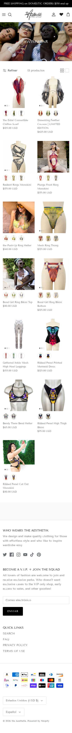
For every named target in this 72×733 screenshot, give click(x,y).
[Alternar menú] (4, 14)
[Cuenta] (53, 14)
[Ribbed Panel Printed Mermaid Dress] (53, 335)
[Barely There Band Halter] (19, 395)
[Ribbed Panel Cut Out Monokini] (19, 456)
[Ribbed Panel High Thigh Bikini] (53, 395)
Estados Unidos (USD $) (22, 700)
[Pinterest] (39, 555)
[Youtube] (25, 555)
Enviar (12, 611)
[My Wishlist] (60, 14)
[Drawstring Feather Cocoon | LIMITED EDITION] (53, 92)
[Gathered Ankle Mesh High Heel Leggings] (19, 335)
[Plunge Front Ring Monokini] (53, 157)
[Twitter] (5, 555)
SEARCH (9, 633)
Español (11, 712)
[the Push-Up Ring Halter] (19, 217)
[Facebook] (12, 555)
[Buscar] (11, 14)
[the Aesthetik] (33, 14)
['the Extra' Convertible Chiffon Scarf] (19, 92)
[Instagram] (18, 555)
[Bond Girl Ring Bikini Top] (19, 274)
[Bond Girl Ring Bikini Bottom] (53, 274)
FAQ (6, 639)
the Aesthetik (19, 721)
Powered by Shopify (38, 721)
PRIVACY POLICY (15, 645)
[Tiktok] (32, 555)
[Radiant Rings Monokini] (19, 157)
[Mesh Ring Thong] (53, 217)
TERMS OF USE (14, 651)
